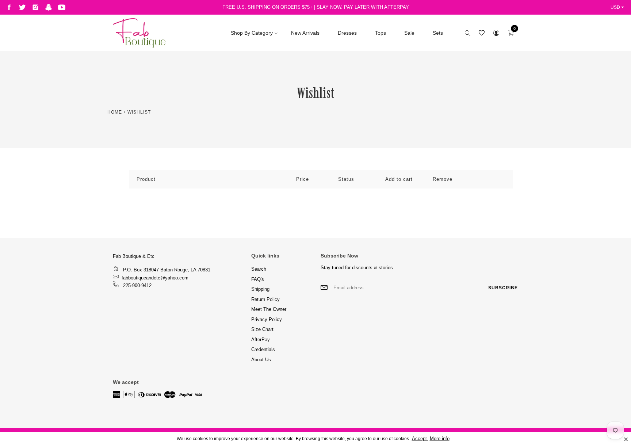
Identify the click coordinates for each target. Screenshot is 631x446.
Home (114, 112)
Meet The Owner (268, 309)
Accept (420, 438)
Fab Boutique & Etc (133, 256)
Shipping (260, 289)
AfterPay (260, 339)
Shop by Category (252, 33)
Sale (409, 33)
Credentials (263, 349)
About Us (261, 359)
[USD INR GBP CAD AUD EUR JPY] (618, 7)
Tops (380, 33)
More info (440, 438)
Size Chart (262, 329)
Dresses (347, 33)
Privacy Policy (266, 319)
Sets (438, 33)
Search (258, 269)
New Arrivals (305, 33)
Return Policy (265, 299)
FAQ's (257, 279)
